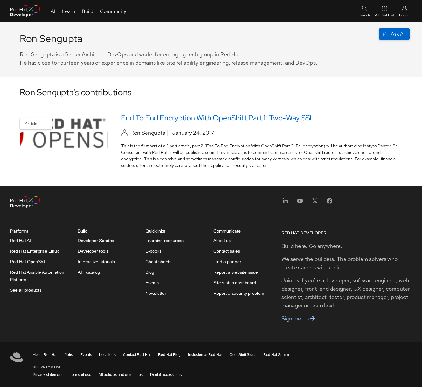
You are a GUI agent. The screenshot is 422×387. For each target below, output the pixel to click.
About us (222, 240)
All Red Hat (384, 15)
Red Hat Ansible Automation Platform (37, 276)
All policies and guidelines (121, 374)
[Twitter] (315, 203)
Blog (150, 272)
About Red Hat (45, 355)
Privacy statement (47, 374)
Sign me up (295, 318)
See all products (25, 290)
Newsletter (156, 293)
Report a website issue (235, 272)
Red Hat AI (20, 240)
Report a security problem (238, 293)
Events (152, 282)
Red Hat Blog (169, 355)
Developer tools (93, 251)
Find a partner (227, 261)
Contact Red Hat (137, 355)
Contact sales (226, 251)
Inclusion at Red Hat (205, 355)
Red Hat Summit (277, 355)
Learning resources (165, 240)
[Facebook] (329, 203)
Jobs (69, 355)
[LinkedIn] (285, 203)
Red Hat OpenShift (28, 261)
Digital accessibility (166, 374)
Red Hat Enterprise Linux (34, 251)
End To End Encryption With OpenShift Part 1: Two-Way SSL (217, 118)
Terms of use (80, 374)
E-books (154, 251)
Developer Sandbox (97, 240)
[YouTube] (300, 203)
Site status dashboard (234, 282)
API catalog (89, 272)
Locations (107, 355)
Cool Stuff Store (243, 355)
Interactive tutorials (96, 261)
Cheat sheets (158, 261)
